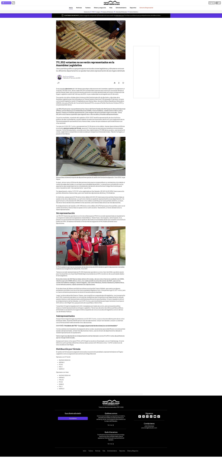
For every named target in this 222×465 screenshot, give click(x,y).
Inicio (71, 7)
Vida (110, 7)
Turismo (88, 7)
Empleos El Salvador (107, 12)
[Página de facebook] (139, 417)
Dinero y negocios (100, 7)
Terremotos (87, 12)
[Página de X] (143, 417)
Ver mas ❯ (111, 425)
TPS (93, 12)
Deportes (133, 7)
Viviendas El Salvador (121, 12)
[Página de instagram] (147, 417)
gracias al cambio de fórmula (72, 128)
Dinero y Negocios (132, 451)
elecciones (68, 88)
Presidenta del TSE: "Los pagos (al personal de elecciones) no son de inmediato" (91, 326)
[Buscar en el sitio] (13, 2)
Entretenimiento (121, 7)
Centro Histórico (133, 12)
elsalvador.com (120, 15)
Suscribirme (73, 418)
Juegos (98, 12)
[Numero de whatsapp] (151, 417)
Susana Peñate (69, 76)
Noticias (79, 7)
